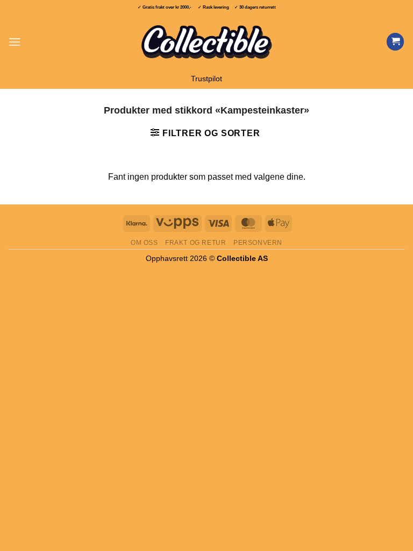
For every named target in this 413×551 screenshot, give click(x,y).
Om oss (144, 242)
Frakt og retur (195, 242)
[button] (14, 42)
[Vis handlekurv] (395, 42)
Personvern (257, 242)
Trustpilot (206, 79)
